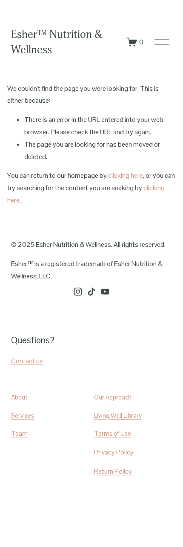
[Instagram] (78, 291)
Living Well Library (118, 415)
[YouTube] (105, 291)
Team (19, 433)
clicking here (125, 175)
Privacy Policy (114, 452)
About (19, 397)
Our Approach (113, 397)
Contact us (27, 360)
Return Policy (113, 471)
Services (22, 415)
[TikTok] (91, 291)
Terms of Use (112, 433)
